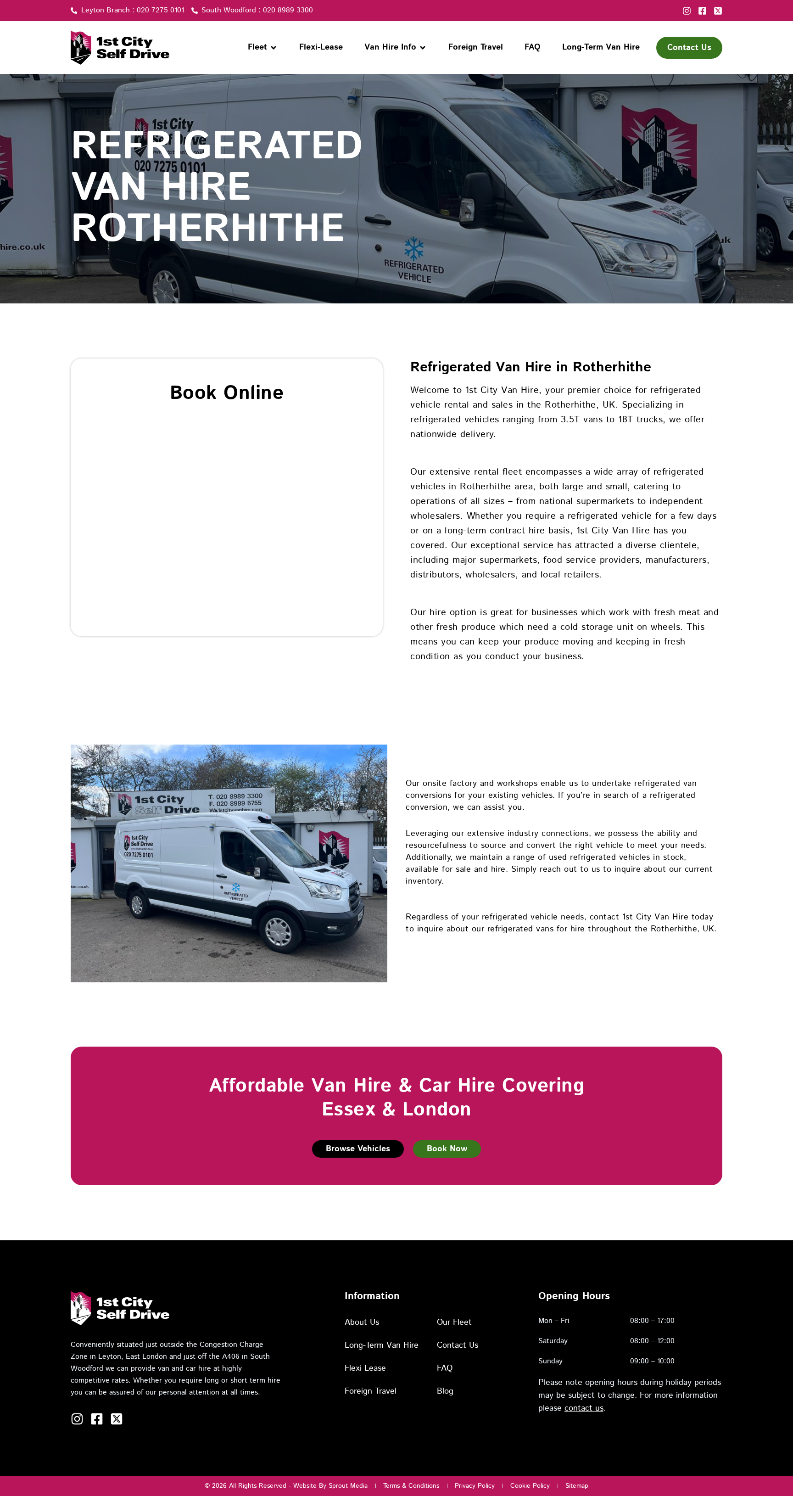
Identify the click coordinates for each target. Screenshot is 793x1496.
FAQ (444, 1368)
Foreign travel (370, 1391)
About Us (362, 1322)
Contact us (457, 1345)
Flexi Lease (365, 1368)
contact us (583, 1408)
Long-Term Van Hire (382, 1345)
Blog (445, 1391)
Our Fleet (454, 1322)
